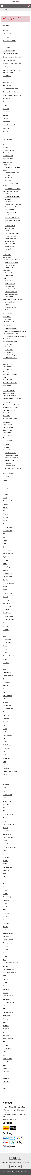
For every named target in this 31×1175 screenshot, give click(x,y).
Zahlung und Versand (9, 60)
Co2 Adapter (8, 194)
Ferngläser (6, 447)
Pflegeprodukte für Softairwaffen (12, 398)
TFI (4, 1032)
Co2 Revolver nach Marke (12, 188)
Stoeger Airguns (8, 1012)
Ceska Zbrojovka (8, 616)
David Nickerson (8, 675)
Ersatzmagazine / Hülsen (12, 196)
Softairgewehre (7, 364)
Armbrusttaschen (8, 155)
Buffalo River (7, 606)
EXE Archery (7, 705)
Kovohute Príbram (8, 814)
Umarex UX (6, 1045)
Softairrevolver (7, 369)
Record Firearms (8, 939)
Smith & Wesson (8, 995)
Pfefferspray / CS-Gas (9, 410)
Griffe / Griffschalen (10, 209)
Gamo (5, 728)
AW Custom (6, 534)
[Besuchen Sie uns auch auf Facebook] (11, 1158)
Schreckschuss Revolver (10, 333)
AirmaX (5, 507)
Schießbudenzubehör (11, 294)
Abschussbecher (8, 352)
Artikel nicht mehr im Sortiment (12, 95)
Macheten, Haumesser (11, 457)
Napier (5, 887)
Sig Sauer (6, 989)
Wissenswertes (7, 34)
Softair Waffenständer (9, 395)
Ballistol (5, 547)
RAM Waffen (6, 316)
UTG (4, 1052)
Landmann (6, 831)
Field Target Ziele (10, 283)
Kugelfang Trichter (10, 289)
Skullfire (5, 992)
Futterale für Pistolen (11, 265)
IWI (4, 791)
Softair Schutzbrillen (9, 380)
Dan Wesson (7, 672)
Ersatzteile (8, 199)
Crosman (6, 646)
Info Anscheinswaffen (9, 44)
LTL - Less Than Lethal (10, 847)
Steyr (4, 1005)
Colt (4, 636)
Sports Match (7, 999)
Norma (5, 903)
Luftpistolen (6, 170)
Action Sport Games (9, 501)
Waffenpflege (7, 254)
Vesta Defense (7, 1058)
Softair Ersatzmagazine (10, 382)
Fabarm (5, 712)
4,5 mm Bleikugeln (10, 238)
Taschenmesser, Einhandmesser (14, 468)
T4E (4, 1022)
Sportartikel (6, 476)
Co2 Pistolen (7, 180)
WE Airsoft (6, 1071)
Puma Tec (6, 929)
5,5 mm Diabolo (9, 246)
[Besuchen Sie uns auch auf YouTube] (15, 1158)
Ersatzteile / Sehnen (9, 158)
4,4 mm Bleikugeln (10, 236)
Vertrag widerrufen (15, 1166)
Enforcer (5, 702)
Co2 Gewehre (7, 175)
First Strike (6, 718)
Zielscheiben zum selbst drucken (12, 57)
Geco (4, 738)
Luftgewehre (6, 164)
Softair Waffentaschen (9, 393)
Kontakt (5, 30)
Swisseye (6, 1019)
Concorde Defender (9, 656)
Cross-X (5, 666)
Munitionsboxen (9, 215)
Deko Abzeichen (8, 440)
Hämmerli (6, 765)
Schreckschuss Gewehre (10, 339)
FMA (4, 725)
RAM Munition (7, 319)
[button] (18, 6)
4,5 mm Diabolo (9, 241)
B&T (4, 537)
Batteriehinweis (7, 82)
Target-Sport (6, 1028)
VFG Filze (6, 1061)
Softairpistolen (7, 366)
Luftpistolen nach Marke (12, 172)
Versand (26, 1162)
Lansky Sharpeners (9, 837)
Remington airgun (8, 943)
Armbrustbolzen (7, 153)
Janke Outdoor (7, 794)
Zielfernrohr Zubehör (11, 307)
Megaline (6, 870)
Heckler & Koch (7, 735)
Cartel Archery (7, 613)
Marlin (5, 864)
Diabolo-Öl (8, 249)
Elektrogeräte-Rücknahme (11, 88)
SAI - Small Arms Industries (11, 962)
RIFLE (5, 982)
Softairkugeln (7, 372)
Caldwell (5, 649)
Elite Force (6, 685)
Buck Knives (6, 603)
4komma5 (6, 494)
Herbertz (5, 755)
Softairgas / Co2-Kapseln (10, 374)
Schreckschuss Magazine (10, 355)
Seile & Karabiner (8, 473)
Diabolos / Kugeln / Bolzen (11, 233)
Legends (5, 844)
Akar (4, 510)
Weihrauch (6, 1081)
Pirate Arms (6, 979)
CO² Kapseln (7, 257)
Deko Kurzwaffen (8, 424)
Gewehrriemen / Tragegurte (13, 204)
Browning (6, 600)
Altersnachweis (7, 85)
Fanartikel (8, 201)
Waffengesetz (7, 67)
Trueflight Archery (8, 1038)
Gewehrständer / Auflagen (12, 207)
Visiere (7, 304)
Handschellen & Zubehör (10, 407)
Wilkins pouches (8, 1085)
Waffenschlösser (10, 225)
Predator (5, 926)
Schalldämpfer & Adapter (12, 220)
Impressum (6, 79)
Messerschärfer (9, 460)
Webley (5, 1075)
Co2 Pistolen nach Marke (12, 183)
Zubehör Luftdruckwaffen (10, 191)
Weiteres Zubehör (10, 228)
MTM (4, 883)
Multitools (8, 463)
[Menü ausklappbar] (1, 6)
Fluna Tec (6, 722)
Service (5, 131)
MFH (4, 877)
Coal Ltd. (5, 629)
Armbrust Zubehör (8, 150)
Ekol (4, 692)
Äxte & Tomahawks (10, 452)
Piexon (5, 920)
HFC (4, 781)
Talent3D (5, 1025)
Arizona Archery (7, 527)
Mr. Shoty (6, 804)
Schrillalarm (6, 415)
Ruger (5, 956)
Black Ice (6, 570)
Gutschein (6, 102)
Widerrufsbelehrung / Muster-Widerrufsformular (11, 71)
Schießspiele (9, 296)
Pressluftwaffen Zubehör (12, 217)
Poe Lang (6, 923)
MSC (4, 807)
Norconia (6, 900)
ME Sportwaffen (7, 867)
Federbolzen (9, 252)
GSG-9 (5, 976)
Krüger (5, 821)
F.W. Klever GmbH (8, 708)
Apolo (5, 520)
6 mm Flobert (9, 349)
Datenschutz (6, 75)
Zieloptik (5, 377)
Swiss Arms (6, 1015)
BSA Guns (6, 590)
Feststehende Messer (11, 455)
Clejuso (5, 626)
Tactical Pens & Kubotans (10, 418)
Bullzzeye (6, 609)
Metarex (5, 873)
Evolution (6, 689)
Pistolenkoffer (9, 275)
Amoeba (5, 514)
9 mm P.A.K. (8, 344)
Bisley (5, 563)
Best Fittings (6, 567)
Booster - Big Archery (9, 583)
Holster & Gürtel (9, 267)
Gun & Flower (7, 758)
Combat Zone (7, 639)
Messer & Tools (7, 450)
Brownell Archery (8, 593)
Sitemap (5, 118)
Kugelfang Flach (10, 286)
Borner (5, 586)
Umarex (5, 798)
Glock (5, 741)
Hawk (5, 774)
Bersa (5, 543)
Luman (5, 850)
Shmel (5, 986)
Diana (5, 679)
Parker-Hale (6, 913)
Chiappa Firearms (8, 619)
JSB (4, 811)
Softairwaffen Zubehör (9, 388)
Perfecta (5, 916)
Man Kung (6, 857)
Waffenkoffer (6, 270)
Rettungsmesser (10, 465)
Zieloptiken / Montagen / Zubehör (12, 299)
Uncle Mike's (7, 1048)
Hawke (5, 778)
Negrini (5, 893)
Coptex (5, 659)
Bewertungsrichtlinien (9, 40)
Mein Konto (6, 121)
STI (4, 1009)
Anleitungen (6, 37)
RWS (4, 959)
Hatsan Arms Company (10, 771)
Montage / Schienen (11, 212)
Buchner (5, 596)
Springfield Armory (8, 1002)
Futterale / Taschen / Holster (11, 260)
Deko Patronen (7, 435)
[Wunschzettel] (24, 6)
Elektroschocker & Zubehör (11, 405)
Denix (5, 652)
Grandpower (6, 748)
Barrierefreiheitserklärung (10, 92)
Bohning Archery (8, 576)
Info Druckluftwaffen (9, 50)
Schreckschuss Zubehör (10, 357)
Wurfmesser (8, 471)
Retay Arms (6, 946)
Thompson (6, 1035)
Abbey (5, 497)
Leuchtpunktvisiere (10, 302)
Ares (4, 524)
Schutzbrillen (9, 223)
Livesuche (6, 115)
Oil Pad (5, 906)
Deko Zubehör (7, 438)
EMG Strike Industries (9, 972)
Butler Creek (6, 642)
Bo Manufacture (7, 573)
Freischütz (6, 715)
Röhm (5, 953)
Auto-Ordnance (7, 530)
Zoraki (5, 1088)
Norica (5, 890)
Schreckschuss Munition (10, 341)
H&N (4, 761)
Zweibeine (8, 230)
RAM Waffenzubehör (9, 322)
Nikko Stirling (7, 897)
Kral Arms (6, 817)
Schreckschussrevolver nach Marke (15, 336)
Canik (5, 633)
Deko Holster (7, 432)
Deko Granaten (7, 430)
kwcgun (5, 827)
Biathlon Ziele (9, 281)
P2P (4, 910)
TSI (4, 1042)
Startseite (6, 108)
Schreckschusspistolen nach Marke (15, 331)
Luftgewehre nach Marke (12, 167)
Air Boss (5, 504)
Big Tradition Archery (9, 557)
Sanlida (5, 966)
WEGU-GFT (6, 1078)
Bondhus (5, 580)
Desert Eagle (7, 682)
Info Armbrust (7, 47)
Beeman (5, 560)
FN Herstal (6, 732)
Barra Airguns (7, 550)
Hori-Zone (6, 784)
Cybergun (6, 662)
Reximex (5, 949)
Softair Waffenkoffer (9, 390)
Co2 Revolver (7, 186)
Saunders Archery (8, 969)
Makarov (5, 854)
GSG (4, 751)
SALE (5, 480)
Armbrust (5, 147)
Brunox (5, 623)
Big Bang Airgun (8, 553)
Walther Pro (6, 1068)
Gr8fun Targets (7, 745)
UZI (4, 1055)
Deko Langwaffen (8, 427)
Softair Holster (7, 385)
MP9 (4, 880)
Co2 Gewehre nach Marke (13, 178)
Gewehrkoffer (9, 273)
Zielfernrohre (9, 310)
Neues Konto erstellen (9, 125)
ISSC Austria (7, 788)
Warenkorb (6, 128)
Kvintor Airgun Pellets (9, 824)
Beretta (5, 540)
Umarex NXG (7, 801)
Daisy (5, 669)
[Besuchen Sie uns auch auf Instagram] (19, 1158)
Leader (5, 840)
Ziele (4, 278)
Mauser (5, 860)
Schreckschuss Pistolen (10, 328)
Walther (5, 1065)
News (5, 105)
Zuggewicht (6, 112)
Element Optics (7, 695)
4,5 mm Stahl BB (10, 244)
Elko (4, 699)
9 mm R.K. (8, 347)
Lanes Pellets (7, 834)
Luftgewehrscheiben (11, 291)
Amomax (5, 517)
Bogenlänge (6, 98)
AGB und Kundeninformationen (12, 63)
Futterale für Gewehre (11, 262)
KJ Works (6, 768)
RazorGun (6, 936)
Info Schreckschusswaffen (10, 53)
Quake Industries (8, 933)
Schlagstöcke (7, 413)
